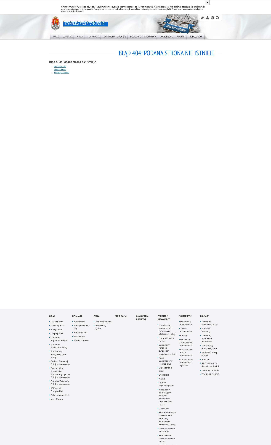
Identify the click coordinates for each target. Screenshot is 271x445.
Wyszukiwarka (60, 67)
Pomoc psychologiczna (166, 387)
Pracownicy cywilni (100, 330)
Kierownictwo (57, 324)
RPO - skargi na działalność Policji (210, 367)
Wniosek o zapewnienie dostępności (186, 345)
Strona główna (60, 69)
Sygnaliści (164, 377)
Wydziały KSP (57, 328)
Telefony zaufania (210, 373)
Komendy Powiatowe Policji (58, 348)
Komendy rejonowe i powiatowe (207, 341)
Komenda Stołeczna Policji (210, 326)
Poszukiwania (80, 335)
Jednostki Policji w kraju (209, 356)
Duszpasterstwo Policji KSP (167, 433)
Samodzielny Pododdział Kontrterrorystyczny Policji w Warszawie (60, 375)
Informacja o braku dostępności (186, 355)
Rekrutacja (121, 318)
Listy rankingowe (103, 324)
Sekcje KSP (56, 332)
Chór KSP (164, 411)
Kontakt (204, 318)
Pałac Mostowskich (59, 398)
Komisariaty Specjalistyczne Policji (58, 357)
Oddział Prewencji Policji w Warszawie (60, 365)
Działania (77, 318)
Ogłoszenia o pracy (165, 372)
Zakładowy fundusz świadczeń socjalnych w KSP (167, 352)
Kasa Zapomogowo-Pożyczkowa (166, 363)
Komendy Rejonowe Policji (58, 341)
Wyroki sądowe (81, 343)
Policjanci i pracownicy (164, 320)
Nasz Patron (56, 402)
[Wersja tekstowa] (212, 18)
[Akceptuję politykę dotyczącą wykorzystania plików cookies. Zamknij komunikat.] (207, 2)
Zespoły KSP (56, 336)
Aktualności (79, 324)
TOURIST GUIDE (210, 377)
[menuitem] (56, 36)
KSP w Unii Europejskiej (56, 392)
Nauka (162, 381)
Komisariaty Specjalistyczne (209, 350)
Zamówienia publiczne (142, 320)
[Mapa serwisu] (207, 18)
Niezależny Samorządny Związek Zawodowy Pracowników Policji (165, 400)
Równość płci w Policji (166, 342)
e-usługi (184, 338)
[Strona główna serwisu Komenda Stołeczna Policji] (202, 18)
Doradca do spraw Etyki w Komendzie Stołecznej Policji (167, 332)
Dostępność (185, 318)
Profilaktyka (79, 339)
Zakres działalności (186, 333)
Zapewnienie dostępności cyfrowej (186, 365)
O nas (52, 318)
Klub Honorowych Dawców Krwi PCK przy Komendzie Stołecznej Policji (167, 421)
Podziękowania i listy (82, 330)
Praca (96, 318)
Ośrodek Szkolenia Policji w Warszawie (60, 385)
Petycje (205, 362)
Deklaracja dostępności (186, 326)
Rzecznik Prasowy (206, 333)
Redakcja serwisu (61, 72)
